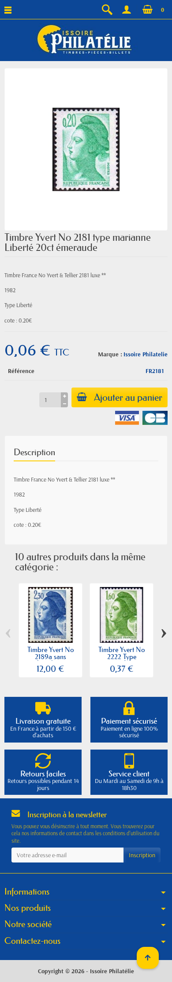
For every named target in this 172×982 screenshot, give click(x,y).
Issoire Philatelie (145, 354)
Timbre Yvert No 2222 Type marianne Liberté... (121, 656)
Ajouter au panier (128, 397)
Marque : (110, 354)
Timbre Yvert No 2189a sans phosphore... (50, 656)
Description (34, 452)
